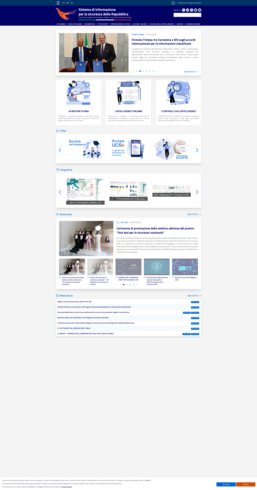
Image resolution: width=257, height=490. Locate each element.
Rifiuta (246, 484)
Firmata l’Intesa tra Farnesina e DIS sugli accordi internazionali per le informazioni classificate (163, 41)
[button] (72, 272)
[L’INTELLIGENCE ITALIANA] (128, 93)
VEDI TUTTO (192, 214)
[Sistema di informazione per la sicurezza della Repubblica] (67, 13)
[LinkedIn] (196, 10)
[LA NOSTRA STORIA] (78, 93)
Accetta (226, 484)
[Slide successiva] (156, 71)
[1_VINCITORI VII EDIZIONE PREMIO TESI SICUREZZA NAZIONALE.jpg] (86, 238)
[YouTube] (199, 10)
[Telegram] (188, 10)
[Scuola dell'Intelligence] (85, 149)
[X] (184, 10)
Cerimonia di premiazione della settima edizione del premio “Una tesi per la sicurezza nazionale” (155, 230)
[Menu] (58, 2)
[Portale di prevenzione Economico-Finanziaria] (171, 149)
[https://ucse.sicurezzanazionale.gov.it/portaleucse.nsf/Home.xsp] (128, 149)
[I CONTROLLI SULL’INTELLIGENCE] (178, 93)
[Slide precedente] (134, 71)
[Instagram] (192, 10)
